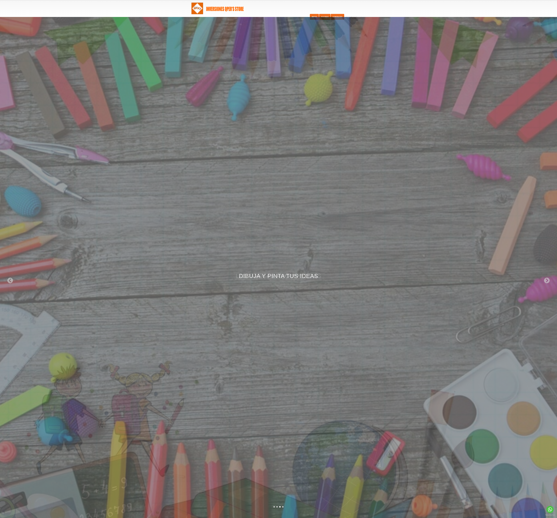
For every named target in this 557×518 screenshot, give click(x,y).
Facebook (349, 16)
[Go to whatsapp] (550, 509)
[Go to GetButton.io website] (550, 515)
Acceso (325, 17)
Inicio (314, 17)
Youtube (359, 16)
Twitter (354, 16)
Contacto (337, 17)
